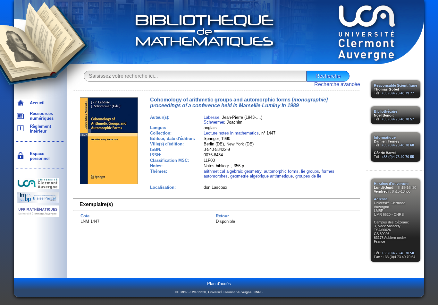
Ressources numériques (40, 116)
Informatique (385, 137)
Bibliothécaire (385, 111)
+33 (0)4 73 (398, 93)
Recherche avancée (337, 84)
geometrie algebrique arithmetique (261, 176)
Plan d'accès (219, 283)
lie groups (310, 171)
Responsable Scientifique (395, 85)
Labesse (211, 117)
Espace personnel (38, 156)
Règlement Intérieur (39, 129)
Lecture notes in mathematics (231, 133)
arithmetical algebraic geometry (232, 171)
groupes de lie (308, 176)
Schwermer (214, 122)
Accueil (36, 102)
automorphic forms (281, 171)
